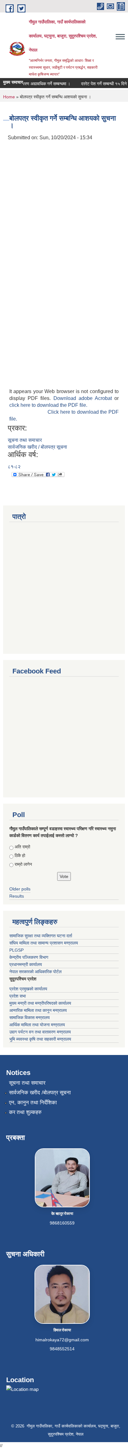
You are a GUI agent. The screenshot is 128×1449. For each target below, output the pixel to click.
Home (9, 96)
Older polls (19, 888)
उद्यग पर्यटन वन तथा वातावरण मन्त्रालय (40, 1031)
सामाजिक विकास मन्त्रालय (29, 1017)
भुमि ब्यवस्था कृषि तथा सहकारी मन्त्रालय (40, 1039)
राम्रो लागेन (23, 864)
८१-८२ (14, 466)
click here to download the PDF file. (48, 405)
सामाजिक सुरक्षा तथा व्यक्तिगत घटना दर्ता (40, 935)
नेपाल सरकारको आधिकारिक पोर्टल (35, 971)
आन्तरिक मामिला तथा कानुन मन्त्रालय (38, 1010)
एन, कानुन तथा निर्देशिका (33, 1103)
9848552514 (62, 1348)
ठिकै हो (20, 855)
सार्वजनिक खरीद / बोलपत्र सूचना (37, 447)
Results (16, 896)
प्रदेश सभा (17, 995)
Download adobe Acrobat (84, 398)
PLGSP (16, 950)
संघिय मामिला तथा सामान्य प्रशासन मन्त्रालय (43, 942)
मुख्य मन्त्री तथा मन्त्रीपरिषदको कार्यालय (40, 1003)
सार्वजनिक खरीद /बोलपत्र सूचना (40, 1093)
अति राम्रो (22, 846)
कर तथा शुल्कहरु (25, 1112)
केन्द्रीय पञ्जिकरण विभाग (28, 957)
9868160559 (62, 1222)
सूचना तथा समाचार (25, 440)
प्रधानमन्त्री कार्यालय (25, 964)
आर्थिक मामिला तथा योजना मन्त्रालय (37, 1024)
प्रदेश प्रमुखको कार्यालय (28, 988)
